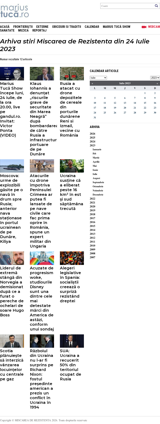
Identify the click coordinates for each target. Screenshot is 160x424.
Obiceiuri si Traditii (66, 27)
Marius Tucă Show (116, 27)
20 (125, 107)
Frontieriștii (23, 27)
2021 (92, 202)
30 (155, 112)
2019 (92, 210)
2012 (92, 238)
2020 (92, 206)
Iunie (95, 170)
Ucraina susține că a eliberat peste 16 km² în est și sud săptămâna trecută (71, 192)
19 (115, 107)
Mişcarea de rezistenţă (35, 11)
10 (95, 102)
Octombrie (98, 186)
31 (95, 117)
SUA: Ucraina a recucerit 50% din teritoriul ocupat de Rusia (70, 364)
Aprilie (96, 161)
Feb (94, 153)
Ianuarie (97, 149)
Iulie (95, 174)
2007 (92, 257)
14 (135, 102)
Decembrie (98, 194)
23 (155, 107)
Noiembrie (98, 190)
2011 (92, 241)
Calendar (92, 27)
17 (95, 107)
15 (145, 102)
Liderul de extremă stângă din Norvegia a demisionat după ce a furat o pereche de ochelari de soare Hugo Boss (12, 291)
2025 (92, 137)
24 (95, 112)
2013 (92, 234)
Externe (42, 27)
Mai (95, 165)
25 (105, 112)
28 (135, 112)
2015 (92, 226)
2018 (92, 214)
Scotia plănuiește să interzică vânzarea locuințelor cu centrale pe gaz (12, 364)
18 (105, 107)
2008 (92, 253)
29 (145, 112)
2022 (92, 198)
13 (125, 102)
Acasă (5, 27)
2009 (92, 249)
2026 (92, 133)
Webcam (154, 27)
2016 (92, 222)
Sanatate (7, 30)
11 (105, 102)
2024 (92, 141)
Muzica (23, 30)
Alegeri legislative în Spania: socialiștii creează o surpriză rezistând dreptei (70, 284)
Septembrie (98, 182)
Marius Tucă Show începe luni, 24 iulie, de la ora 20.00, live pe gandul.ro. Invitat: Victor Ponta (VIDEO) (12, 109)
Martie (96, 157)
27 (125, 112)
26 (115, 112)
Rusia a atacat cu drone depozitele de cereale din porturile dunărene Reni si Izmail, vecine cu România (71, 109)
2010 (92, 245)
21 (135, 107)
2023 (92, 145)
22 (145, 107)
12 (115, 102)
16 (155, 102)
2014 (92, 230)
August (96, 178)
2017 (92, 218)
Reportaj (39, 30)
